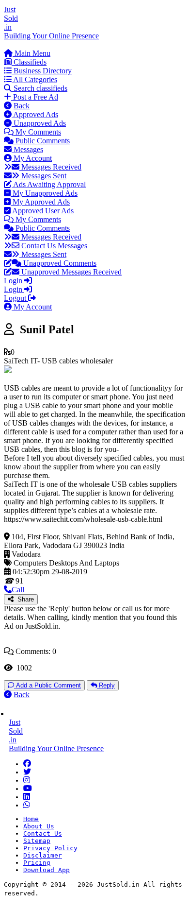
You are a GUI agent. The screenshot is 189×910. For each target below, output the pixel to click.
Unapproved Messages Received (70, 272)
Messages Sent (42, 176)
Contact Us (42, 833)
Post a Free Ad (34, 97)
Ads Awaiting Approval (49, 184)
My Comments (37, 132)
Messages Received (50, 167)
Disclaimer (42, 855)
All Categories (34, 79)
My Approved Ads (40, 202)
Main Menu (31, 53)
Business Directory (42, 71)
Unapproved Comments (58, 263)
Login (14, 280)
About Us (38, 826)
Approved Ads (35, 114)
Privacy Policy (50, 848)
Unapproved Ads (39, 123)
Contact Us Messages (53, 245)
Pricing (36, 862)
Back (22, 106)
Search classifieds (39, 88)
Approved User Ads (42, 210)
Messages (27, 149)
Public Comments (42, 141)
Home (31, 819)
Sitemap (36, 840)
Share (24, 599)
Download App (46, 870)
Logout (16, 298)
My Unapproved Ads (44, 193)
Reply (106, 685)
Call (18, 589)
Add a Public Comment (47, 685)
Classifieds (29, 62)
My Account (32, 158)
